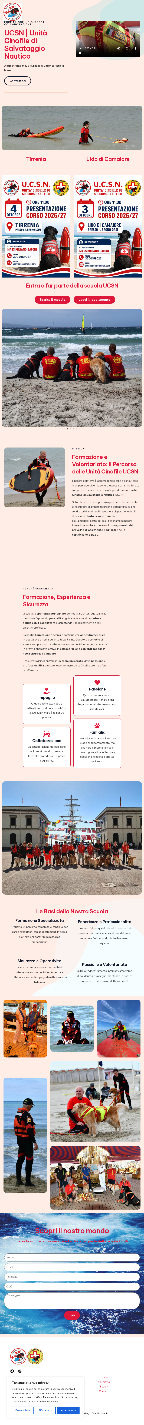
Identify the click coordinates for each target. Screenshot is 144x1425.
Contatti (104, 1391)
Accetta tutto (68, 1410)
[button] (60, 428)
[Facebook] (12, 1371)
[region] (45, 1397)
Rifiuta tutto (45, 1410)
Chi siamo (104, 1382)
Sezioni (104, 1387)
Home (104, 1377)
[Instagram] (20, 1371)
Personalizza (22, 1410)
